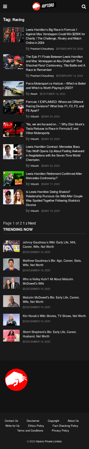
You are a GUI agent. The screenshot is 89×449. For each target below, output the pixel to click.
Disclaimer (33, 421)
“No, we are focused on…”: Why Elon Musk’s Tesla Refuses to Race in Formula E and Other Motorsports (55, 128)
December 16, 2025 (37, 252)
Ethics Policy (36, 426)
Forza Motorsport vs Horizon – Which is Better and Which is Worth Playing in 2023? (56, 85)
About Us (73, 421)
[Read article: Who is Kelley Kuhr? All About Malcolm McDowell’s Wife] (11, 283)
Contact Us (11, 421)
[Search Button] (84, 6)
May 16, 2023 (51, 210)
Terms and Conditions (30, 430)
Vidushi (34, 116)
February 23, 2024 (70, 48)
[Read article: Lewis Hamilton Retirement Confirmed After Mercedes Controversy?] (13, 178)
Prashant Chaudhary (42, 48)
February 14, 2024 (70, 75)
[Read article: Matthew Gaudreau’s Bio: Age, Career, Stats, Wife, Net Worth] (11, 264)
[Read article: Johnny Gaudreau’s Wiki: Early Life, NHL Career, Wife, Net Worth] (11, 246)
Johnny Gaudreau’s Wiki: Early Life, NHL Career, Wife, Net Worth (49, 244)
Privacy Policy (60, 430)
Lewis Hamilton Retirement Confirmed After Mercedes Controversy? (54, 175)
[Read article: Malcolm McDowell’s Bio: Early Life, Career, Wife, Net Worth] (11, 301)
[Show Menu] (5, 6)
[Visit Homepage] (44, 6)
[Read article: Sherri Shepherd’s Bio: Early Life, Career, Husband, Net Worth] (11, 336)
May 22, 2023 (51, 139)
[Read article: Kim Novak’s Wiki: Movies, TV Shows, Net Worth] (11, 320)
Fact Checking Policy (65, 426)
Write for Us (12, 426)
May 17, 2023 (51, 184)
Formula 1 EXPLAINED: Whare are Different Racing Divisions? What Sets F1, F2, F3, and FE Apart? (55, 105)
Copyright (53, 421)
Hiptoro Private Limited (48, 441)
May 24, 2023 (51, 116)
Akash (33, 93)
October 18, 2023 (53, 93)
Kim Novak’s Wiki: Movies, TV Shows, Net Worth (54, 316)
